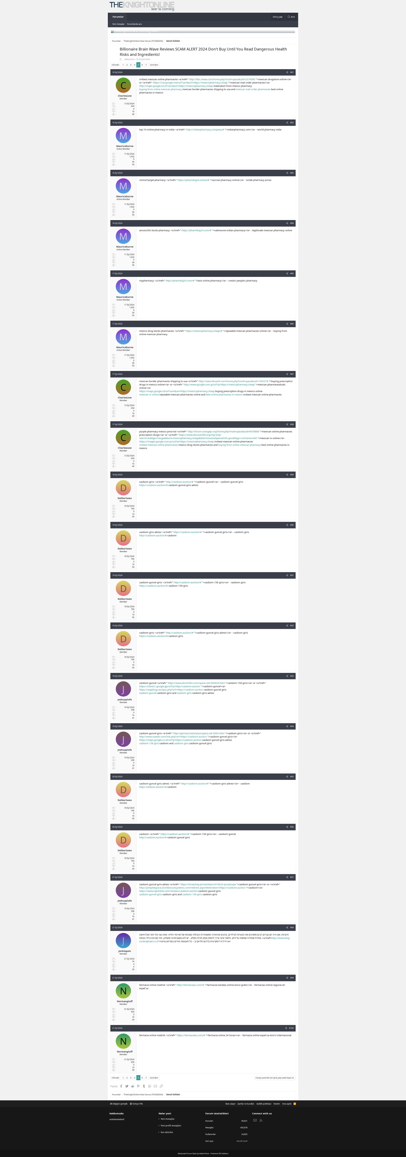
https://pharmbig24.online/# (193, 180)
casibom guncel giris (150, 894)
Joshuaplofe (125, 699)
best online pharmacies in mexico (224, 394)
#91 (292, 575)
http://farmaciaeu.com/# (190, 984)
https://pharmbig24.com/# (196, 230)
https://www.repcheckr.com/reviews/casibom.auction (168, 891)
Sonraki (153, 64)
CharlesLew (125, 95)
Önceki (116, 64)
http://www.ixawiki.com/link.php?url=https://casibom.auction (173, 736)
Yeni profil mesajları (171, 1125)
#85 (292, 273)
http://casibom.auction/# (179, 481)
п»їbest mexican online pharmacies (158, 444)
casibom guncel (147, 692)
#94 (292, 726)
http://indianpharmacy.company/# (205, 129)
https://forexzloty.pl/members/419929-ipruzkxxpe (208, 884)
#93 (292, 676)
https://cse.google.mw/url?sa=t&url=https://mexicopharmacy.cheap (190, 82)
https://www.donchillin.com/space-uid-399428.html (196, 682)
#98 (292, 927)
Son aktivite (167, 1132)
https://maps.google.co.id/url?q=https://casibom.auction (170, 739)
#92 (292, 625)
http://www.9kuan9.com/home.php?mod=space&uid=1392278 (233, 381)
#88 (292, 424)
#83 (292, 173)
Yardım (276, 1103)
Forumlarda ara (134, 24)
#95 (292, 776)
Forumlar (118, 16)
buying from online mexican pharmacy (160, 89)
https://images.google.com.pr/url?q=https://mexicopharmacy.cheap (176, 441)
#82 (292, 122)
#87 (292, 374)
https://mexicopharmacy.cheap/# (204, 330)
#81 (292, 72)
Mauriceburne (124, 146)
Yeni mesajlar (118, 24)
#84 (292, 223)
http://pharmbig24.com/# (180, 280)
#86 (292, 323)
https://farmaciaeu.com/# (191, 1035)
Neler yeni (165, 1113)
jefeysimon (129, 59)
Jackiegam (124, 950)
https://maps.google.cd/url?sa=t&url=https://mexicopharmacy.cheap (177, 391)
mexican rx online (149, 394)
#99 (292, 977)
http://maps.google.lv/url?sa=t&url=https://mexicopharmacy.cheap (176, 85)
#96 (292, 827)
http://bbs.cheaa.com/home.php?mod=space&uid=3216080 (222, 79)
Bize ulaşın (230, 1103)
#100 (291, 1028)
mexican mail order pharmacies (253, 89)
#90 (292, 525)
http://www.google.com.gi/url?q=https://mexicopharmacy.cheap (219, 384)
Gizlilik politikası (263, 1103)
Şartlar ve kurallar (246, 1103)
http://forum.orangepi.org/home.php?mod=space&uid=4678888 (223, 431)
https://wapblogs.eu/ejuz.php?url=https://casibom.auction (171, 689)
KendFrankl (242, 1141)
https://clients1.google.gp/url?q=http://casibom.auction (169, 686)
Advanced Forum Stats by (203, 1153)
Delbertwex (125, 498)
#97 (292, 877)
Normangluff (125, 1001)
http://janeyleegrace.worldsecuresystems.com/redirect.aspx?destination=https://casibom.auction (192, 887)
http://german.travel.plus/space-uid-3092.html (198, 733)
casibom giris (184, 692)
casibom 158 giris (149, 743)
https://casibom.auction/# (153, 485)
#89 (292, 474)
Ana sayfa (286, 1103)
